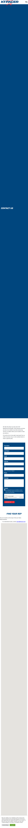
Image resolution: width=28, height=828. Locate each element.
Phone (6, 473)
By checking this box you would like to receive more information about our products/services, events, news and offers (14, 491)
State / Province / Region (9, 470)
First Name (7, 445)
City (5, 466)
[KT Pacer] (9, 5)
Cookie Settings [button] (5, 825)
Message (6, 478)
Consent (6, 488)
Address (6, 461)
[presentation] (14, 496)
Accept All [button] (13, 825)
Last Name (7, 451)
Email (6, 456)
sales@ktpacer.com (21, 521)
